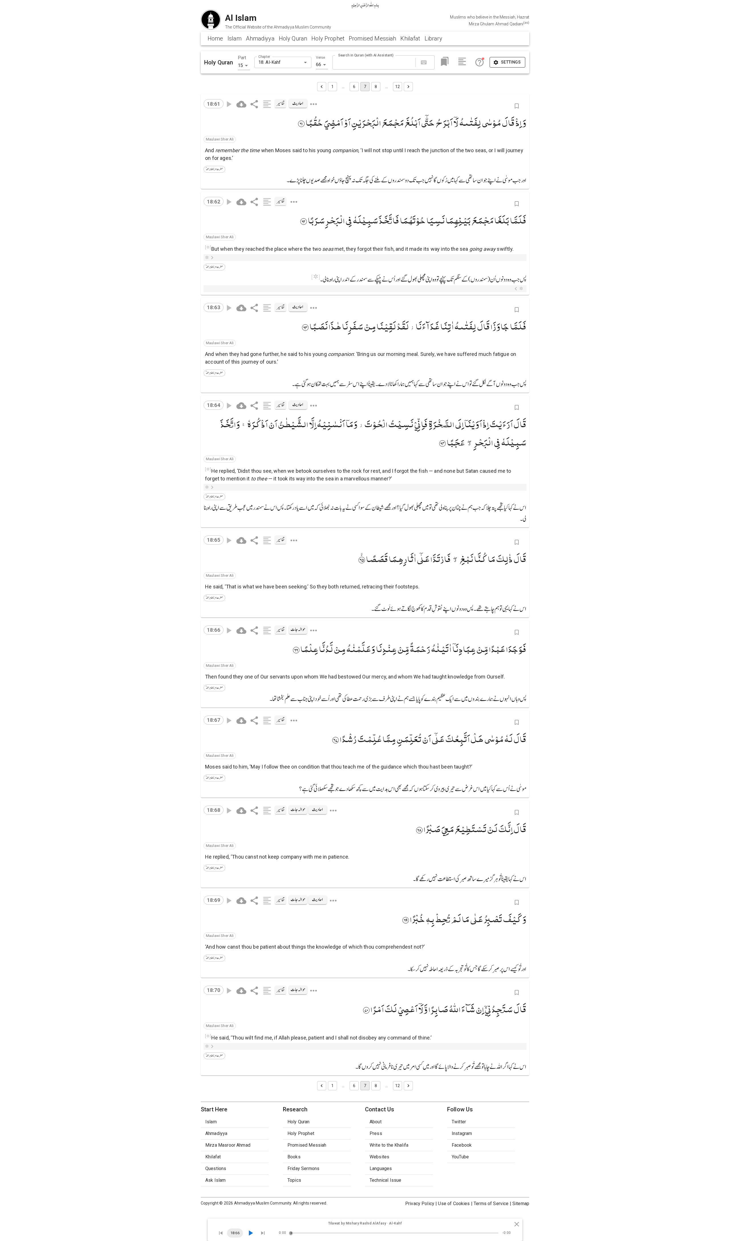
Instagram (462, 1133)
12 (397, 86)
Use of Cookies (454, 1203)
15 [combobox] (240, 65)
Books (294, 1157)
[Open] (305, 62)
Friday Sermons (303, 1168)
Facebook (462, 1145)
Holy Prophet (327, 38)
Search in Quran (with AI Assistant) (366, 55)
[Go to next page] (408, 86)
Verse (320, 58)
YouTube (460, 1157)
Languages (381, 1168)
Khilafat (410, 38)
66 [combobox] (318, 64)
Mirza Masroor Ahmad (227, 1145)
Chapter (264, 56)
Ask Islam (215, 1180)
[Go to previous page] (321, 86)
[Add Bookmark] (517, 106)
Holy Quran (293, 38)
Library (433, 38)
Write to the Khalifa (389, 1145)
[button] (220, 139)
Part (242, 57)
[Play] (250, 1233)
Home (215, 38)
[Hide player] (517, 1224)
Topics (294, 1180)
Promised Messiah (372, 38)
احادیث (297, 103)
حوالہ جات (298, 629)
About (376, 1121)
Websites (379, 1157)
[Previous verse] (221, 1233)
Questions (215, 1168)
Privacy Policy (419, 1203)
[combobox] (278, 62)
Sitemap (520, 1203)
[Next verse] (263, 1233)
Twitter (459, 1121)
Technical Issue (385, 1180)
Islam (235, 38)
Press (376, 1133)
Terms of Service (491, 1203)
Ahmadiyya (260, 38)
